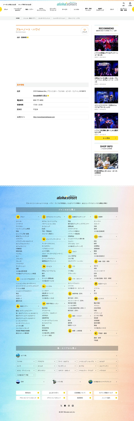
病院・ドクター (77, 316)
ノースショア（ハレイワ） (87, 361)
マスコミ (96, 305)
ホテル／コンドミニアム (49, 221)
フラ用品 (70, 271)
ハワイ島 (60, 381)
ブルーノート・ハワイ (28, 29)
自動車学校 (45, 318)
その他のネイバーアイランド (102, 381)
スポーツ (18, 296)
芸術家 (96, 318)
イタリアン (19, 238)
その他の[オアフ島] (22, 375)
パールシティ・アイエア (86, 370)
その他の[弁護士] (99, 256)
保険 (95, 268)
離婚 (95, 251)
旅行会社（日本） (73, 298)
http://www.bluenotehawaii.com (44, 117)
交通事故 (96, 246)
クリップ (84, 32)
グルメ (22, 216)
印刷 (95, 310)
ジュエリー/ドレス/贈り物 (76, 238)
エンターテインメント (23, 323)
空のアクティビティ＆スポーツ (25, 318)
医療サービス (72, 325)
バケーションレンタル (49, 224)
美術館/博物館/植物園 (23, 331)
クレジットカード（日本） (76, 300)
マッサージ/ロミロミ (48, 243)
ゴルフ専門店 (72, 256)
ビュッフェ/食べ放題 (22, 234)
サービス (49, 266)
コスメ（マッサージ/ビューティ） (52, 253)
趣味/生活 (19, 301)
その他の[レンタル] (48, 298)
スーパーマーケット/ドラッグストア (27, 286)
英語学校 (44, 308)
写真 (69, 221)
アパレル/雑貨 (20, 288)
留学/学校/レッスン (52, 303)
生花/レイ (19, 298)
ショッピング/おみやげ (27, 279)
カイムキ (40, 366)
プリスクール (46, 310)
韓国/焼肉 (19, 251)
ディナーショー (21, 266)
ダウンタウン (42, 370)
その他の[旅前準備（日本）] (76, 308)
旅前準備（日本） (77, 293)
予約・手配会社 (47, 231)
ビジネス (101, 298)
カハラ (19, 366)
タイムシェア (46, 226)
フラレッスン (72, 273)
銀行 (43, 273)
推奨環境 (80, 398)
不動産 (96, 340)
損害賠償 (96, 248)
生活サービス (102, 283)
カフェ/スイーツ (21, 246)
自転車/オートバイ (48, 293)
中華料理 (18, 248)
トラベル (96, 288)
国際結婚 (70, 226)
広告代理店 (97, 308)
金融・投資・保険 (103, 261)
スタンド (96, 224)
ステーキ (18, 221)
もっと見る (106, 138)
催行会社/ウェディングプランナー (78, 224)
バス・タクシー (77, 278)
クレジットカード (99, 271)
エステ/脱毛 (45, 251)
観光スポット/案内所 (22, 333)
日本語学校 (45, 328)
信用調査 (96, 320)
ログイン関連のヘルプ (106, 393)
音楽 (43, 325)
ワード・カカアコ (63, 361)
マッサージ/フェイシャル (50, 320)
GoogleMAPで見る (40, 96)
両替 (43, 276)
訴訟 (95, 241)
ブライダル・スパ (73, 243)
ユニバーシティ (104, 366)
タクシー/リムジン (74, 283)
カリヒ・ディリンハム (23, 370)
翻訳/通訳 (97, 303)
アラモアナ (41, 361)
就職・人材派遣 (77, 330)
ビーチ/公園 (19, 325)
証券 (95, 273)
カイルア (102, 361)
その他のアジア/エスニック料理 (26, 273)
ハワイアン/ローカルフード (24, 241)
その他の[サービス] (48, 281)
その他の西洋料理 (21, 271)
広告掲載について (79, 393)
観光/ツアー (24, 306)
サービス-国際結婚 (47, 278)
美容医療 (44, 256)
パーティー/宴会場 (74, 234)
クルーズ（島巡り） (48, 234)
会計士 (96, 266)
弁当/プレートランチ (22, 236)
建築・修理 (97, 338)
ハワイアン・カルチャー (49, 313)
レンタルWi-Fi (72, 305)
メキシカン (19, 258)
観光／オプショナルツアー (24, 310)
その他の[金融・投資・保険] (102, 278)
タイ (17, 256)
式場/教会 (71, 236)
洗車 (95, 226)
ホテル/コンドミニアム (53, 216)
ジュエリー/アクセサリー (24, 291)
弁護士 (100, 236)
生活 (95, 293)
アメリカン (19, 226)
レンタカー (45, 290)
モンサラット (62, 366)
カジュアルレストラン (23, 243)
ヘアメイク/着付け (74, 231)
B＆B (43, 229)
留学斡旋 (44, 330)
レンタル (49, 286)
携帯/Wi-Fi (45, 295)
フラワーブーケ (73, 229)
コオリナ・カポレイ (64, 370)
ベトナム (18, 253)
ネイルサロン (46, 246)
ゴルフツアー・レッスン (75, 261)
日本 (22, 381)
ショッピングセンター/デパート (26, 283)
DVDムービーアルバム (49, 271)
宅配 (17, 268)
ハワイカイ (102, 370)
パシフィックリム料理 (23, 229)
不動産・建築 (102, 333)
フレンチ (18, 261)
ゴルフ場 (70, 258)
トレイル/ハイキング (22, 328)
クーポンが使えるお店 (9, 4)
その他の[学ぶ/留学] (48, 333)
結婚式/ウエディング (78, 216)
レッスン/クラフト (22, 320)
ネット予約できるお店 (24, 4)
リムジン (70, 241)
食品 (17, 293)
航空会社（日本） (73, 310)
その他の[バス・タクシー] (76, 288)
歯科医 (70, 323)
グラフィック (98, 313)
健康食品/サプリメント (49, 261)
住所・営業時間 (22, 37)
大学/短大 (45, 315)
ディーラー (97, 221)
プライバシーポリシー (54, 398)
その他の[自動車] (99, 231)
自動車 (100, 216)
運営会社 (28, 393)
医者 (69, 320)
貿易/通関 (97, 323)
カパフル (81, 366)
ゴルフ (74, 251)
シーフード (19, 224)
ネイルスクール (47, 323)
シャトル (70, 285)
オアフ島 (23, 355)
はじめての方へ (54, 393)
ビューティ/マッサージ (53, 239)
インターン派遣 (47, 335)
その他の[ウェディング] (75, 246)
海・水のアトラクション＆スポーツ (27, 313)
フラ (73, 266)
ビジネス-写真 (98, 315)
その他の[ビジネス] (100, 328)
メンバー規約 (106, 398)
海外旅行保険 (72, 303)
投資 (95, 276)
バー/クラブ (19, 263)
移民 (95, 243)
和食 (17, 231)
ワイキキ (19, 361)
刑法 (95, 253)
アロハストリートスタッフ (28, 398)
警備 (95, 325)
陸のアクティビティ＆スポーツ (25, 315)
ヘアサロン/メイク (48, 248)
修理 (95, 229)
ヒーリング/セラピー (48, 258)
